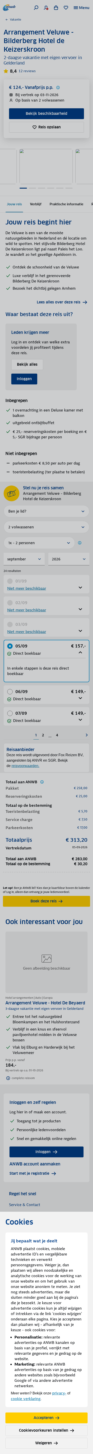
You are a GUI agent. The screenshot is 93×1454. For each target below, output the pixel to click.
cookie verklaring (25, 1398)
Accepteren (43, 1417)
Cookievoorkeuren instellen (43, 1430)
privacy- (59, 1393)
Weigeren (43, 1443)
